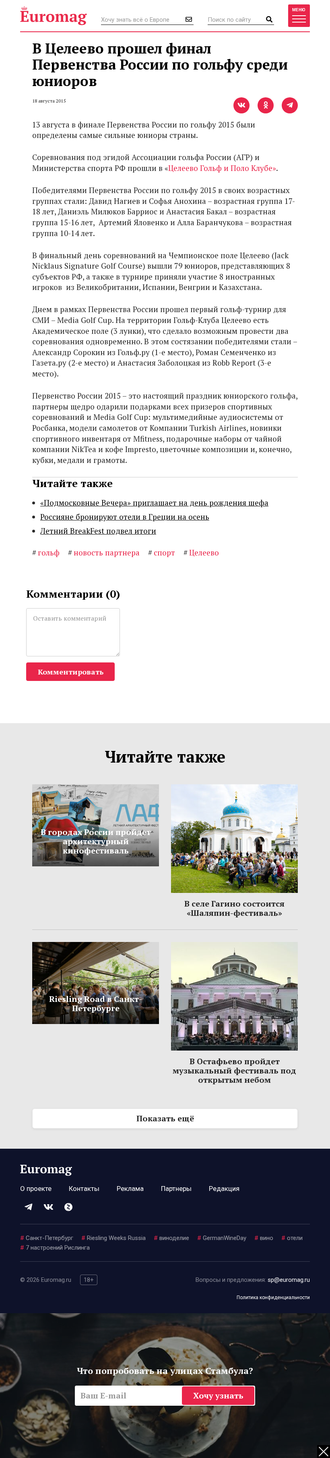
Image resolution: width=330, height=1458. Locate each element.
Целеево (201, 552)
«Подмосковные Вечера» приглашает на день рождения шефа (154, 503)
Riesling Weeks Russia (113, 1238)
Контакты (84, 1188)
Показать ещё (165, 1118)
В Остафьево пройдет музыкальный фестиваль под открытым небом (234, 1070)
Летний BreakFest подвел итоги (98, 531)
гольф (46, 552)
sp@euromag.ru (289, 1279)
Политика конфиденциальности (273, 1297)
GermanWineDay (221, 1238)
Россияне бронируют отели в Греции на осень (124, 517)
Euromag (53, 15)
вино (263, 1238)
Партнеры (176, 1188)
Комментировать (70, 672)
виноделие (171, 1238)
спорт (161, 552)
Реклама (130, 1188)
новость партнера (104, 552)
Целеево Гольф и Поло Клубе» (222, 168)
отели (292, 1238)
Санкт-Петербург (46, 1238)
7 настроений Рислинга (55, 1247)
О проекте (36, 1188)
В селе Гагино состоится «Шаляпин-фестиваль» (234, 908)
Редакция (224, 1188)
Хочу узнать (218, 1395)
